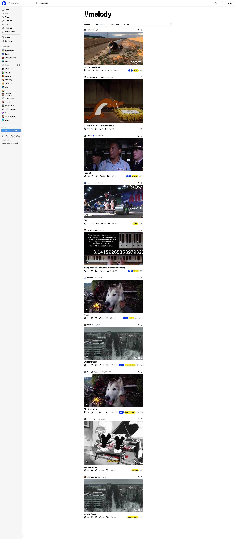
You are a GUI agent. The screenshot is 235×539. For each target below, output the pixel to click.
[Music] (11, 87)
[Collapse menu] (23, 536)
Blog (7, 135)
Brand (16, 135)
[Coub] (4, 3)
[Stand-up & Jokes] (11, 58)
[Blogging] (11, 54)
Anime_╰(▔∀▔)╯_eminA (94, 372)
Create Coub (44, 3)
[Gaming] (11, 72)
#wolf (86, 315)
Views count (114, 24)
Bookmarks (8, 41)
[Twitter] (6, 130)
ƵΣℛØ (89, 325)
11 (141, 517)
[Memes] (11, 120)
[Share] (139, 30)
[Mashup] (11, 61)
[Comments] (97, 70)
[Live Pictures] (11, 83)
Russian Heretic (92, 477)
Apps (11, 135)
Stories (7, 24)
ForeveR (89, 135)
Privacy (9, 137)
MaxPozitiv (90, 183)
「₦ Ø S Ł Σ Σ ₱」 (92, 419)
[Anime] (11, 65)
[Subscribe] (18, 65)
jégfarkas (90, 277)
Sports (135, 223)
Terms (4, 137)
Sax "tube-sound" (92, 67)
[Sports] (11, 91)
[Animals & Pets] (11, 50)
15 (141, 129)
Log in (229, 3)
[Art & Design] (11, 80)
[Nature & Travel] (11, 105)
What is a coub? (10, 32)
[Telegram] (16, 130)
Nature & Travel (130, 365)
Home (7, 10)
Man (86, 220)
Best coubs (8, 21)
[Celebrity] (11, 102)
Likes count (99, 24)
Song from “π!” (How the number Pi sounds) (104, 267)
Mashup (134, 176)
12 (142, 365)
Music (136, 70)
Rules (13, 137)
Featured (7, 17)
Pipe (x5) (88, 173)
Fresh (126, 24)
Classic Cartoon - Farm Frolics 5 (99, 125)
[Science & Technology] (11, 94)
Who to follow (9, 28)
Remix (125, 318)
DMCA (18, 137)
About (3, 135)
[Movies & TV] (11, 69)
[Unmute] (86, 120)
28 (140, 318)
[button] (171, 24)
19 (140, 223)
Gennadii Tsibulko (92, 230)
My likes (7, 37)
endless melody (91, 467)
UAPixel (89, 30)
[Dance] (11, 113)
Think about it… (91, 409)
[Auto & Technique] (11, 116)
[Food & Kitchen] (11, 98)
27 (140, 176)
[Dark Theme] (215, 3)
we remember (90, 362)
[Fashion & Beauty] (11, 109)
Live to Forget (90, 514)
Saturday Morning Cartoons (95, 77)
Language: (7, 140)
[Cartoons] (11, 76)
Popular (7, 13)
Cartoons (135, 470)
